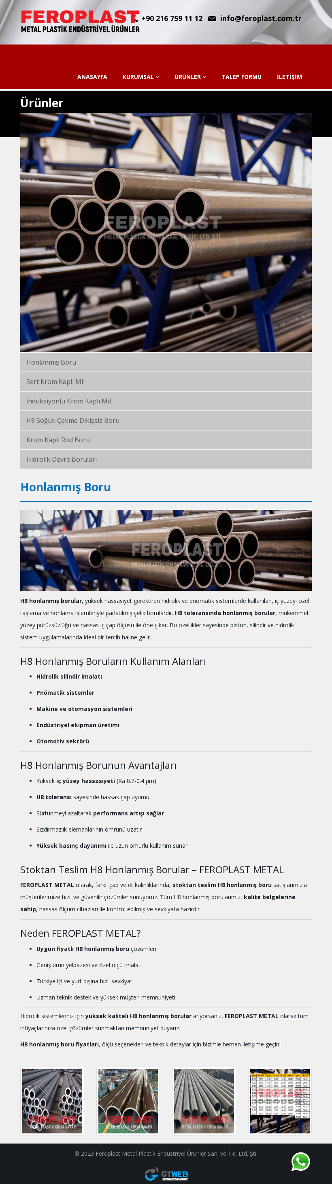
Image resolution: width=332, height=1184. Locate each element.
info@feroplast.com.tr (261, 18)
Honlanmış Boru (51, 362)
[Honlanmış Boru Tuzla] (52, 1101)
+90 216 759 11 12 (171, 18)
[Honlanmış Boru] (128, 1101)
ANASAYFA (92, 77)
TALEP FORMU (241, 77)
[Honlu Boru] (204, 1101)
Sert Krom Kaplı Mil (55, 381)
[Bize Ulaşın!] (300, 1162)
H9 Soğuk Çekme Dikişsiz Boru (72, 420)
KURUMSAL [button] (139, 77)
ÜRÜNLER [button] (188, 77)
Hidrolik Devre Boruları (61, 459)
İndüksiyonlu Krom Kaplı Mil (68, 401)
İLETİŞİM (289, 77)
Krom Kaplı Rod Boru (58, 439)
